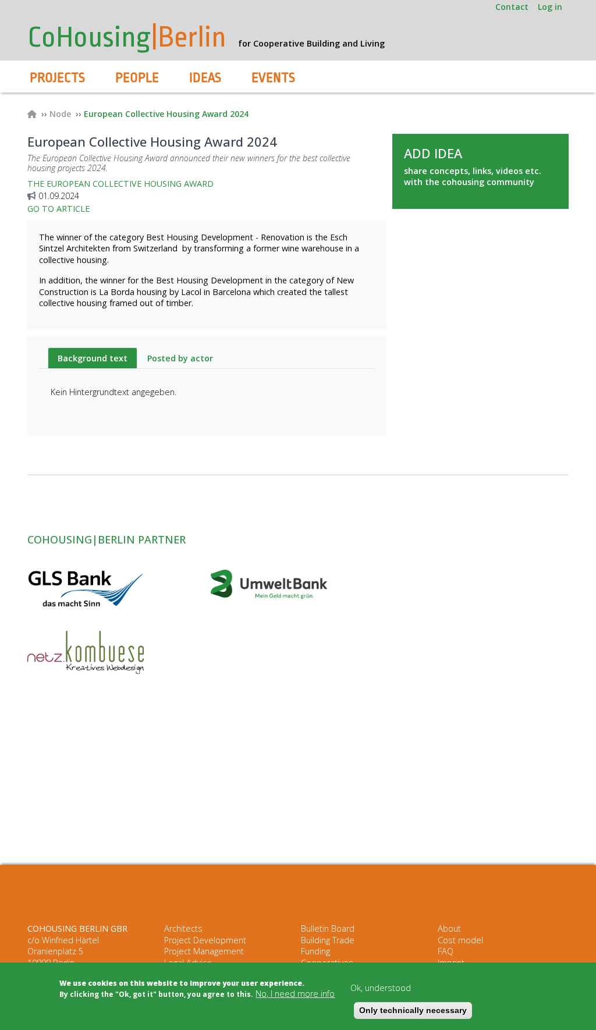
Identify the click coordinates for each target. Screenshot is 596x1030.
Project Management (204, 951)
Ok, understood (380, 987)
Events (273, 78)
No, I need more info (295, 993)
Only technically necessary (413, 1010)
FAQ (445, 951)
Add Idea (433, 153)
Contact (511, 6)
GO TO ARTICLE (58, 208)
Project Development (205, 940)
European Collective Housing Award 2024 (166, 113)
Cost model (460, 940)
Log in (550, 6)
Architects (183, 928)
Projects (57, 78)
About (449, 928)
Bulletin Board (327, 928)
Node (60, 113)
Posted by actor (180, 358)
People (137, 78)
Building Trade (327, 940)
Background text (92, 358)
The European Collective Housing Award (120, 183)
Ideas (205, 78)
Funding (315, 951)
